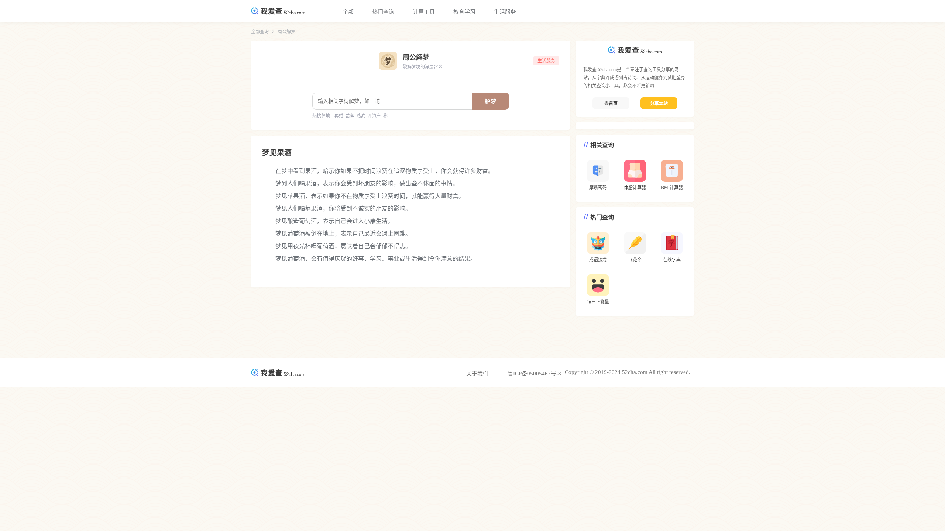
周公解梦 (286, 31)
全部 (348, 12)
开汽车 (374, 115)
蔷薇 (350, 115)
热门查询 (383, 12)
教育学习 (464, 12)
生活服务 (505, 12)
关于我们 (477, 373)
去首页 (611, 103)
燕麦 (361, 115)
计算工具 (424, 12)
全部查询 (260, 31)
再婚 (338, 115)
